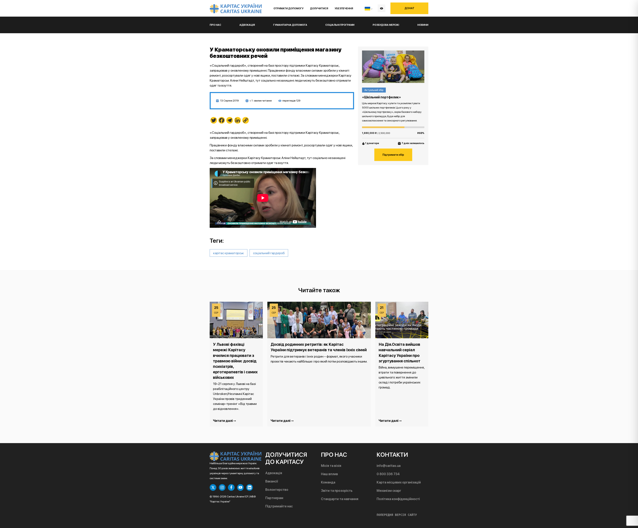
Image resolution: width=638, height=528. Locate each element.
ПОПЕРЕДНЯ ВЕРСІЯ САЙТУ (397, 515)
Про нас (215, 24)
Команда (328, 482)
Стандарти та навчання (339, 499)
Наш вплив (329, 474)
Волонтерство (276, 490)
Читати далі (223, 421)
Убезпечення (344, 8)
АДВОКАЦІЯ (247, 24)
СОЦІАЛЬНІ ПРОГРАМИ (339, 24)
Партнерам (274, 498)
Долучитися (319, 8)
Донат (409, 8)
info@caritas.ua (389, 466)
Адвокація (273, 473)
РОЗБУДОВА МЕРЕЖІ (386, 24)
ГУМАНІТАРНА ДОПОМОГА (290, 24)
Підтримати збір (393, 154)
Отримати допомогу (288, 8)
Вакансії (271, 481)
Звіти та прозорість (336, 491)
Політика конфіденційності (398, 499)
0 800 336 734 (388, 474)
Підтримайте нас (279, 506)
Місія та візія (331, 466)
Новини (422, 24)
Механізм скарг (389, 491)
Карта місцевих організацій (399, 482)
